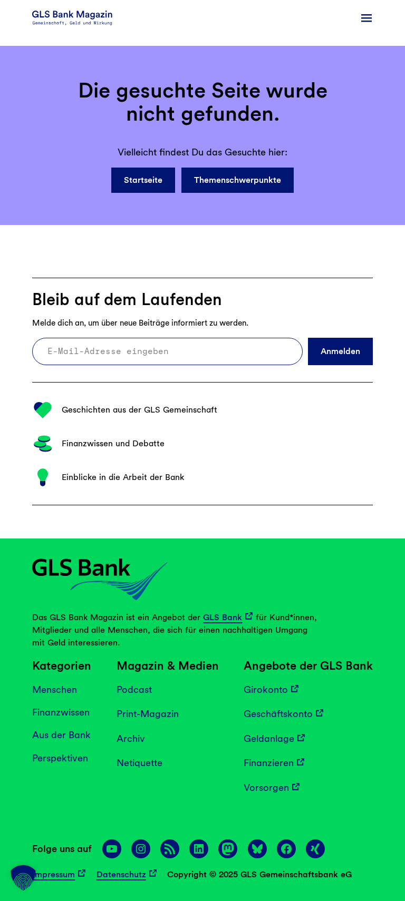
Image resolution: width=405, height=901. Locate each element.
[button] (23, 878)
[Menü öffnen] (366, 18)
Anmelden (340, 351)
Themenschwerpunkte (237, 180)
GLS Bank (222, 617)
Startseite (143, 180)
